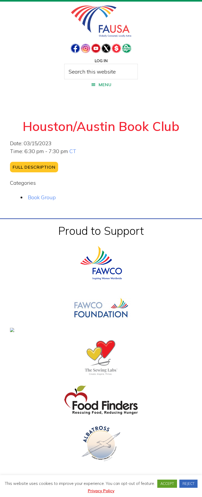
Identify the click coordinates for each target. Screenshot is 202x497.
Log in (101, 60)
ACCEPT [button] (167, 483)
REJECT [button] (188, 483)
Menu (105, 84)
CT (72, 151)
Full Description (34, 167)
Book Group (42, 197)
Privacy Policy (101, 490)
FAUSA (101, 21)
